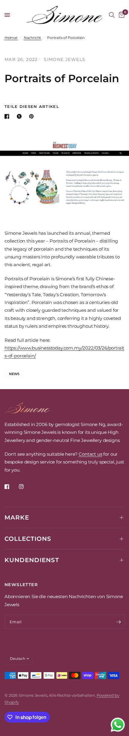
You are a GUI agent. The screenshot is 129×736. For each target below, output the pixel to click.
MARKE (16, 517)
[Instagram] (25, 486)
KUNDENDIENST (31, 560)
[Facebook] (11, 486)
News (14, 374)
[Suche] (112, 15)
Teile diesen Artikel (31, 107)
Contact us (90, 454)
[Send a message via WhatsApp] (118, 725)
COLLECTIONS (27, 538)
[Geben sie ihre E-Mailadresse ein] (118, 622)
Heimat (11, 37)
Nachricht (32, 37)
